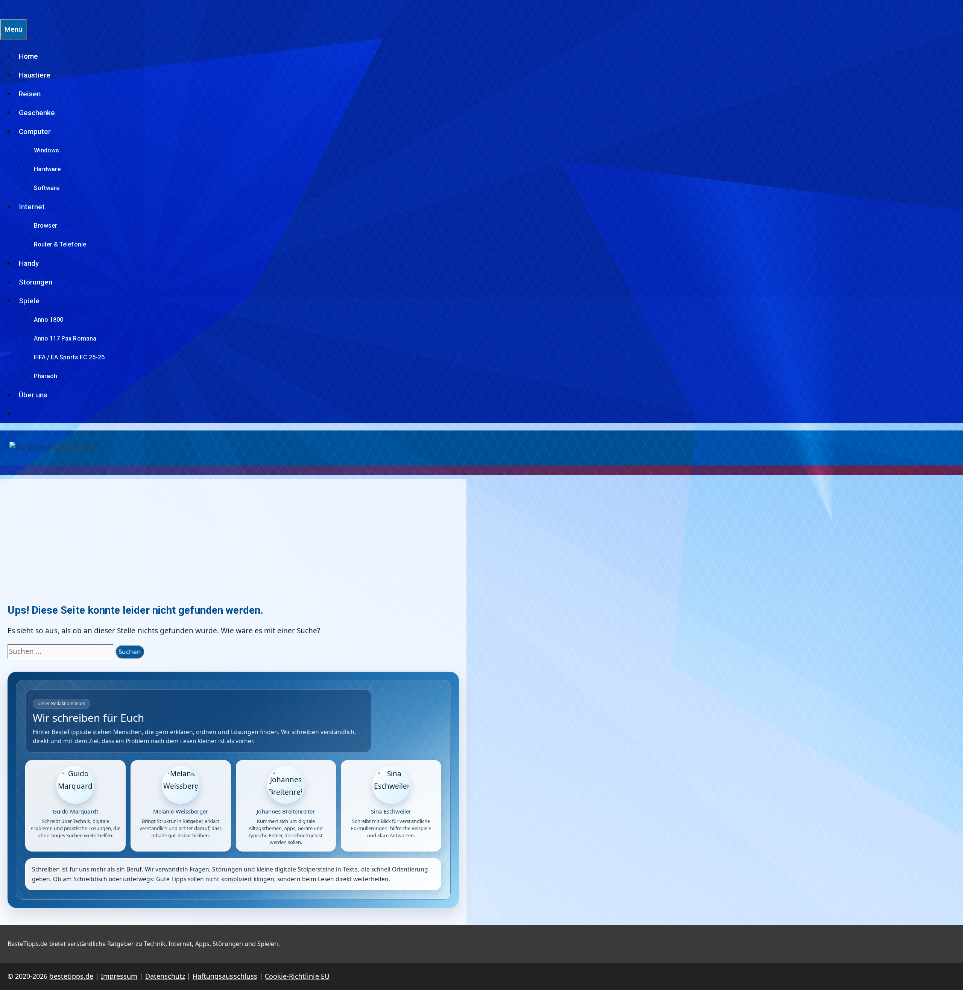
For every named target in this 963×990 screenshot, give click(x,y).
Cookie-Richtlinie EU (297, 976)
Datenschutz (165, 976)
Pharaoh (45, 376)
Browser (45, 225)
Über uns (33, 395)
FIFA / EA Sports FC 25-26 (69, 357)
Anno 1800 (48, 319)
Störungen (35, 282)
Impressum (119, 976)
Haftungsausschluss (225, 976)
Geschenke (37, 112)
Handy (29, 263)
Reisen (30, 94)
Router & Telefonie (60, 244)
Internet (32, 206)
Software (46, 188)
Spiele (29, 301)
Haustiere (34, 75)
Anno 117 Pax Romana (65, 338)
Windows (46, 150)
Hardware (47, 169)
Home (28, 56)
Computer (35, 131)
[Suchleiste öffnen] (4, 9)
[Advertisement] (233, 531)
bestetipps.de (71, 976)
